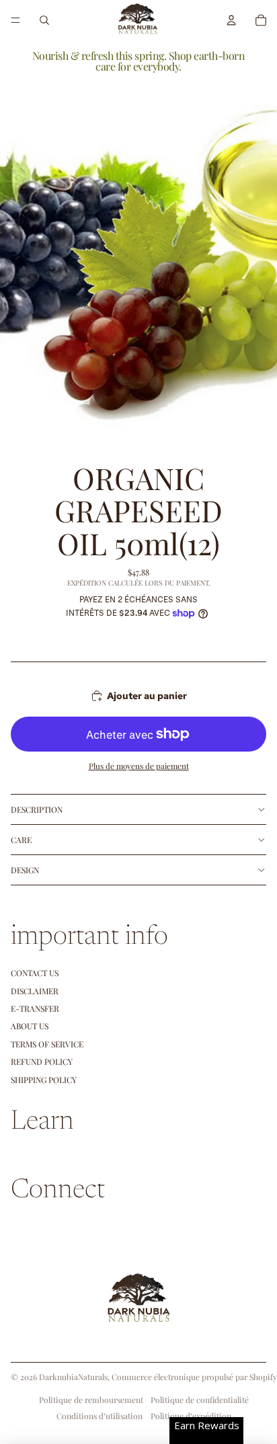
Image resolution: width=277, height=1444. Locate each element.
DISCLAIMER (34, 991)
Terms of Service (47, 1044)
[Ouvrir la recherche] (44, 20)
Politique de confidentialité (200, 1399)
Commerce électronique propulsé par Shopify (194, 1376)
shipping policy (44, 1079)
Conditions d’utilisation (99, 1415)
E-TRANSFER (35, 1008)
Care (21, 839)
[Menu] (15, 20)
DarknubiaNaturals (73, 1376)
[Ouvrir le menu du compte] (231, 20)
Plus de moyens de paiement (139, 765)
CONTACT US (34, 972)
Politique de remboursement (91, 1399)
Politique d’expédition (191, 1415)
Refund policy (42, 1061)
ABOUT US (29, 1025)
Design (25, 870)
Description (37, 809)
